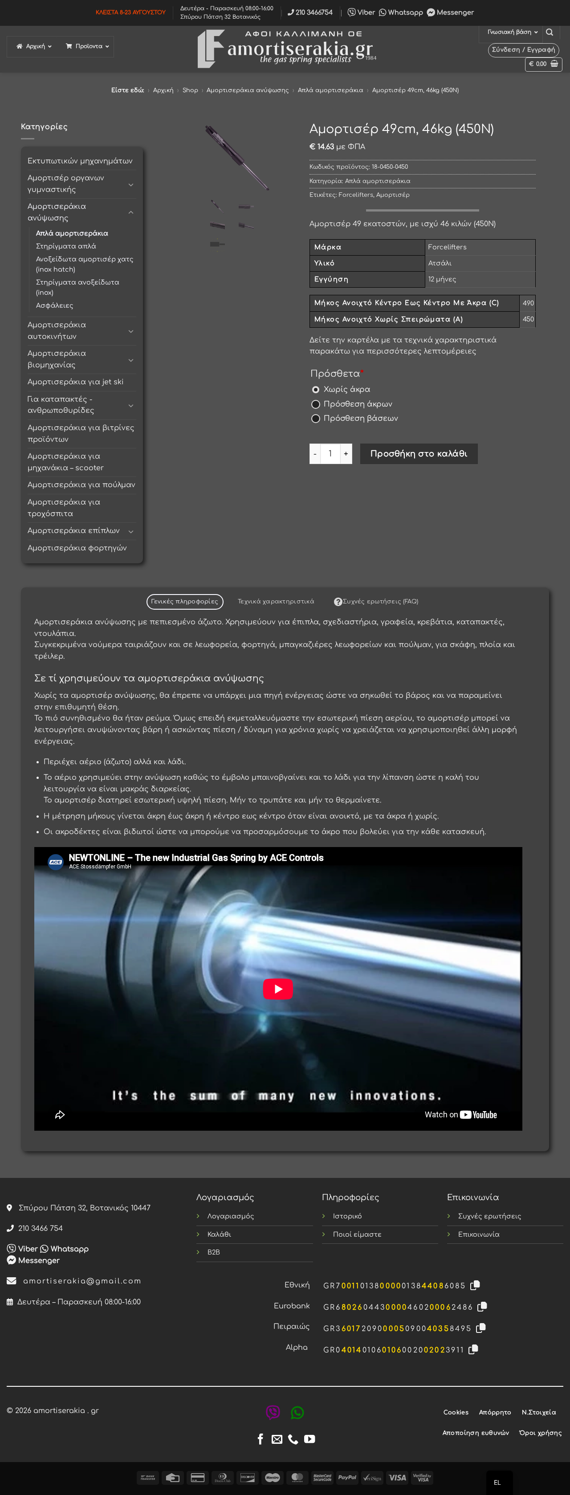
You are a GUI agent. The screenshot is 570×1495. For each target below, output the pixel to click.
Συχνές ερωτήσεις (489, 1216)
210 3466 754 (38, 1229)
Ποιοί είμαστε (357, 1234)
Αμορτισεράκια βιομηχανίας (57, 359)
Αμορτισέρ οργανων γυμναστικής (66, 184)
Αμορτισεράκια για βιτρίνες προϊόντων (81, 434)
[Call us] (293, 1440)
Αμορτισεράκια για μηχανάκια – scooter (66, 462)
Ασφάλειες (54, 305)
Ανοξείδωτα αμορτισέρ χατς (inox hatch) (85, 264)
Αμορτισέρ (393, 195)
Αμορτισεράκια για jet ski (76, 382)
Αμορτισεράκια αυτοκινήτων (57, 331)
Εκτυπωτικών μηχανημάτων (80, 161)
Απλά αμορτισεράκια (330, 90)
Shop (190, 90)
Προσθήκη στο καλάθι (419, 453)
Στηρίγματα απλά (66, 246)
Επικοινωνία (479, 1234)
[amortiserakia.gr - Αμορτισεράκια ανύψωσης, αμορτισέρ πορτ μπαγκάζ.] (285, 49)
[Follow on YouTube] (309, 1440)
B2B (214, 1252)
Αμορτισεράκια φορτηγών (77, 548)
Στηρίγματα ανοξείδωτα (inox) (77, 287)
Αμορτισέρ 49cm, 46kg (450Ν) (415, 90)
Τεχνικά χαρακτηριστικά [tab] (276, 602)
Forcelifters (356, 195)
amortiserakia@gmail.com (79, 1281)
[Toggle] (131, 184)
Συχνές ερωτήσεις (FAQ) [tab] (381, 602)
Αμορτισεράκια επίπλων (74, 531)
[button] (549, 32)
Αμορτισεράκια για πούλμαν (81, 485)
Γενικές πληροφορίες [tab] (184, 602)
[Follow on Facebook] (260, 1440)
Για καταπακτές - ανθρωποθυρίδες (61, 405)
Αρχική (163, 90)
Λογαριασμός (231, 1216)
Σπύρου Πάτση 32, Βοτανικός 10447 (81, 1208)
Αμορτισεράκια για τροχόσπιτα (64, 508)
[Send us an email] (277, 1440)
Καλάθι (219, 1234)
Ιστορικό (347, 1216)
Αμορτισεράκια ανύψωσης (248, 90)
